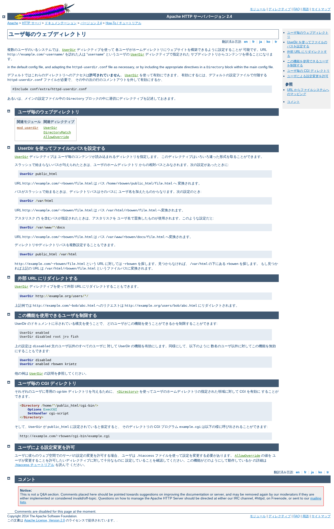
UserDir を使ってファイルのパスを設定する (307, 44)
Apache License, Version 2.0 (44, 520)
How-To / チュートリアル (123, 23)
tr (276, 41)
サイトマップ (321, 9)
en (246, 41)
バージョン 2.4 (91, 23)
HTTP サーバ (31, 23)
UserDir (69, 50)
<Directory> (127, 392)
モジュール (258, 9)
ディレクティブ (279, 9)
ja (260, 41)
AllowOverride (56, 137)
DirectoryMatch (57, 132)
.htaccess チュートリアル (34, 465)
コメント (293, 102)
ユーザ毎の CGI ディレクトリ (308, 71)
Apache (12, 23)
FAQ (296, 9)
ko (268, 41)
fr (253, 41)
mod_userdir (27, 128)
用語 (305, 9)
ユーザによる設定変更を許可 (307, 76)
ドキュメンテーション (61, 23)
